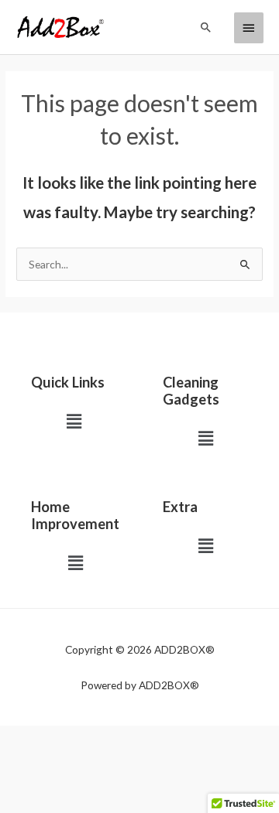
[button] (206, 27)
